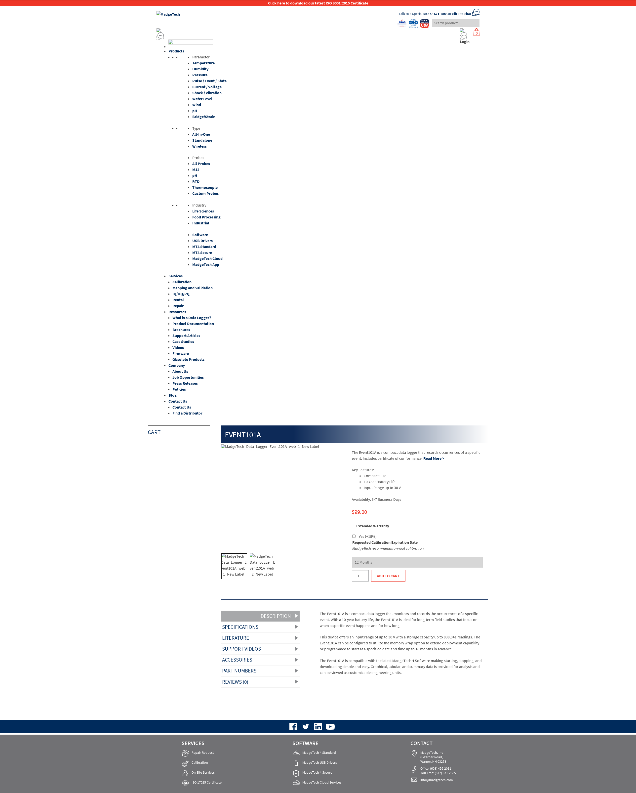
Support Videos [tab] (241, 649)
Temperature (203, 62)
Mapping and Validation (192, 287)
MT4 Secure (202, 252)
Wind (196, 104)
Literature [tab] (235, 638)
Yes (368, 536)
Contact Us (177, 401)
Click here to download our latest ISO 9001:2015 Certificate (318, 2)
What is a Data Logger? (191, 317)
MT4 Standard (204, 246)
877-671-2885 (437, 13)
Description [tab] (276, 616)
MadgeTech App (205, 264)
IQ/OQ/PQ (181, 293)
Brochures (181, 329)
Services (175, 275)
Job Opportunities (188, 377)
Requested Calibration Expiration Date (385, 542)
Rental (178, 299)
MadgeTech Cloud (207, 258)
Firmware (180, 353)
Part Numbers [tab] (239, 671)
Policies (179, 389)
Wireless (199, 146)
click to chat (461, 13)
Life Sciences (203, 211)
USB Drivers (202, 240)
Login (465, 41)
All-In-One (201, 134)
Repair (178, 305)
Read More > (433, 458)
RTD (195, 181)
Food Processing (206, 216)
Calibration (182, 281)
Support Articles (186, 335)
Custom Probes (205, 193)
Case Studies (183, 341)
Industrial (200, 222)
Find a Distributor (187, 413)
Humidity (200, 68)
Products (176, 50)
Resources (177, 311)
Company (176, 365)
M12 (195, 169)
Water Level (202, 98)
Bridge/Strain (203, 116)
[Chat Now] (276, 36)
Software (200, 234)
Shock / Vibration (207, 92)
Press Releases (185, 383)
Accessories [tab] (237, 660)
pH (194, 110)
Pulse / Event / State (209, 80)
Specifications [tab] (240, 627)
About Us (180, 371)
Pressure (199, 74)
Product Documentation (193, 323)
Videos (178, 347)
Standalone (202, 140)
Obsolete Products (188, 359)
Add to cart (388, 575)
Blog (172, 395)
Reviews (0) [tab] (235, 682)
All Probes (201, 163)
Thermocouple (205, 187)
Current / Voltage (207, 86)
